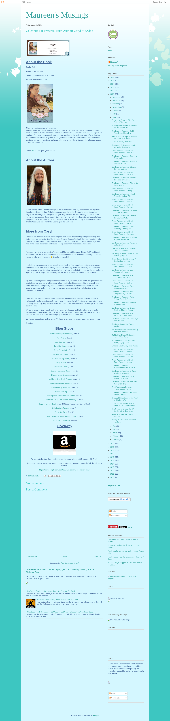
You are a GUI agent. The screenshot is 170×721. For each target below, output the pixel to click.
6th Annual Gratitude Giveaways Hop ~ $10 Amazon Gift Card (51, 591)
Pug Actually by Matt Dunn (122, 142)
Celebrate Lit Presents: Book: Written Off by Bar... (123, 377)
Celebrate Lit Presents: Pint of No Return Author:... (125, 184)
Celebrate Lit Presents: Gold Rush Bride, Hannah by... (123, 132)
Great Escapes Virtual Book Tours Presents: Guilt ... (122, 282)
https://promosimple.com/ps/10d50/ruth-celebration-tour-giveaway (64, 470)
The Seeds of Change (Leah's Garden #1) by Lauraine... (123, 410)
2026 (112, 77)
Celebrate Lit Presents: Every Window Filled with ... (123, 287)
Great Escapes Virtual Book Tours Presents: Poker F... (123, 173)
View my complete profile (117, 66)
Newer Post (32, 557)
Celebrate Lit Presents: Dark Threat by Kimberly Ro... (123, 228)
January (115, 440)
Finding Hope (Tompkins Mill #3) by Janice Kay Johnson (124, 138)
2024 (112, 84)
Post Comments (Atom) (70, 563)
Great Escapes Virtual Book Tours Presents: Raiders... (123, 222)
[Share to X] (54, 476)
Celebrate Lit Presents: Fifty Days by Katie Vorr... (125, 320)
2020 (112, 444)
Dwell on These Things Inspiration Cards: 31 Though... (125, 249)
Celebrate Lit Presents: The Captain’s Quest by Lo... (122, 276)
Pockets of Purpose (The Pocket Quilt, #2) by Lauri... (124, 121)
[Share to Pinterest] (59, 476)
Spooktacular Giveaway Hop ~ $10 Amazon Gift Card (57, 600)
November (116, 100)
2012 (112, 471)
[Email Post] (44, 476)
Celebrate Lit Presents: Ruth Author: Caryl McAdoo (123, 298)
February (116, 436)
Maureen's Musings (57, 15)
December (116, 97)
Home (65, 557)
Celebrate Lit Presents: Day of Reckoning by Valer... (123, 271)
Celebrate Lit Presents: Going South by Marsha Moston (123, 309)
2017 (112, 454)
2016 (112, 457)
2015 (112, 460)
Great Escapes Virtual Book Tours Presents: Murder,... (123, 233)
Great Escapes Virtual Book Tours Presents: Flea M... (122, 266)
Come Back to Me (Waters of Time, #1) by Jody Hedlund (123, 404)
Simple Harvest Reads (47, 404)
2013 (112, 467)
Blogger (96, 716)
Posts (113, 511)
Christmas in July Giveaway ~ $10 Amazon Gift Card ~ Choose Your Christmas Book (60, 612)
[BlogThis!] (52, 476)
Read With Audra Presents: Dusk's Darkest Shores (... (123, 388)
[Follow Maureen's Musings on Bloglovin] (119, 501)
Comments (115, 515)
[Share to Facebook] (57, 476)
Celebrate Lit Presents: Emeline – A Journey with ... (125, 304)
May (114, 426)
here (34, 151)
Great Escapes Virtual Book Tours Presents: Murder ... (123, 206)
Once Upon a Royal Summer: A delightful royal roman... (124, 260)
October (115, 104)
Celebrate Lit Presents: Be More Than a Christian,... (124, 394)
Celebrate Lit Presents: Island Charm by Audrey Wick (123, 195)
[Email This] (49, 476)
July (114, 114)
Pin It (130, 528)
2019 (112, 447)
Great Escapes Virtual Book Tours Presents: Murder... (122, 361)
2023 (112, 88)
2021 (112, 94)
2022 (112, 91)
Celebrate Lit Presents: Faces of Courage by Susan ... (124, 211)
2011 (112, 474)
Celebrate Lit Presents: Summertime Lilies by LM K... (124, 367)
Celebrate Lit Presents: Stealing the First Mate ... (124, 168)
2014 (112, 464)
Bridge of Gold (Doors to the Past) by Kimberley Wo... (125, 399)
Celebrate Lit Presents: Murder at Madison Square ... (124, 163)
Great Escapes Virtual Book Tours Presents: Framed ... (123, 200)
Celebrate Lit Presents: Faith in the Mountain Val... (124, 217)
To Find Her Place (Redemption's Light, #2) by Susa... (124, 336)
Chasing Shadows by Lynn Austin (125, 346)
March (115, 433)
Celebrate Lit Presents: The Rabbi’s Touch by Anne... (122, 314)
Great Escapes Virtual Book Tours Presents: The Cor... (123, 356)
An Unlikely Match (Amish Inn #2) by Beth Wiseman (125, 331)
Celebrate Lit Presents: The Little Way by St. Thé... (124, 383)
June (114, 117)
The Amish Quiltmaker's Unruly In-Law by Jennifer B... (124, 146)
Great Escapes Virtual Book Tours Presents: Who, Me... (123, 152)
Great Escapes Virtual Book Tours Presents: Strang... (122, 190)
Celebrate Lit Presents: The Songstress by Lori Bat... (122, 293)
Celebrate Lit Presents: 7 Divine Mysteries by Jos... (124, 372)
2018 (112, 450)
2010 (112, 477)
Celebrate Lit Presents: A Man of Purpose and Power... (124, 238)
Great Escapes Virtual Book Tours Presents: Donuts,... (123, 350)
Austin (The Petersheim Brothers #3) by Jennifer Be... (124, 127)
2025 (112, 81)
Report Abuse (114, 485)
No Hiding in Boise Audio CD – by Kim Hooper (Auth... (125, 255)
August (115, 111)
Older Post (97, 557)
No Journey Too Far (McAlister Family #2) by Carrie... (123, 342)
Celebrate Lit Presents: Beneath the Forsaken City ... (124, 179)
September (116, 107)
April (114, 429)
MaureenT (114, 62)
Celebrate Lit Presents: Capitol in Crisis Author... (124, 157)
